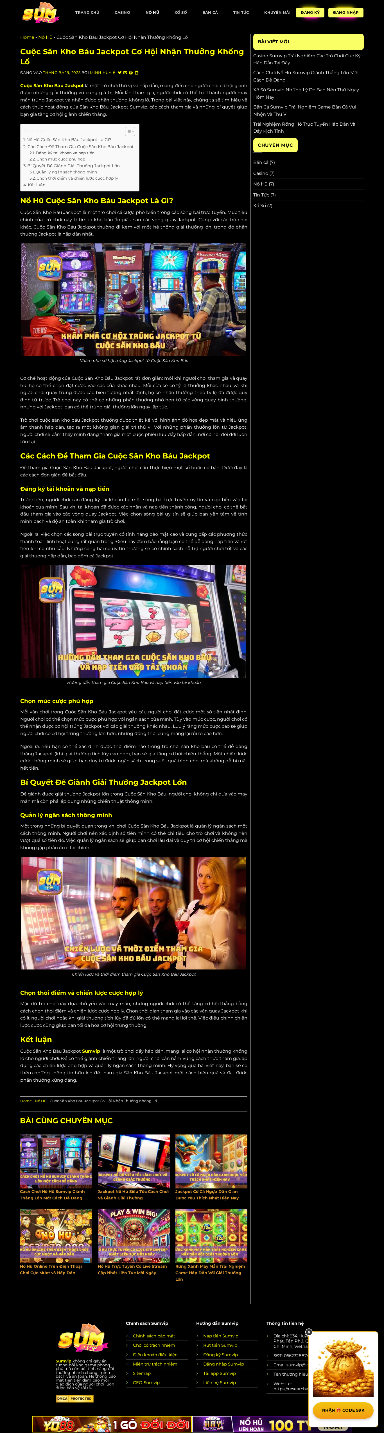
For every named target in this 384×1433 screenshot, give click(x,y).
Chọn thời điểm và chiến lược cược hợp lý (77, 178)
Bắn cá (210, 12)
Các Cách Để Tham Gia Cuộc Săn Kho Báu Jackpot (81, 146)
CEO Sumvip (146, 1382)
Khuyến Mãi (277, 12)
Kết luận (37, 184)
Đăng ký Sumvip (220, 1354)
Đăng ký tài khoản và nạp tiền (65, 153)
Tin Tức (241, 12)
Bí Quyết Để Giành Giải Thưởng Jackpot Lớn (73, 165)
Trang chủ (87, 12)
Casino (122, 12)
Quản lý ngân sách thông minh (66, 172)
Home (27, 37)
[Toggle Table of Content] (127, 131)
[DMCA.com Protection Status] (75, 1398)
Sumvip (63, 1361)
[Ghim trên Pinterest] (131, 73)
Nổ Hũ (152, 12)
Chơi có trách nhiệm (154, 1345)
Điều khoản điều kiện (155, 1354)
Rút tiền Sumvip (220, 1345)
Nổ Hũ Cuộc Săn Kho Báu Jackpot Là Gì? (69, 139)
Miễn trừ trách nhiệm (155, 1364)
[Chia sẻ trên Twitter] (120, 73)
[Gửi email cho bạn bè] (125, 73)
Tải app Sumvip (219, 1373)
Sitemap (142, 1373)
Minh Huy (100, 73)
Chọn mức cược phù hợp (61, 159)
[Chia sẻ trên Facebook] (114, 73)
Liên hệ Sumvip (219, 1382)
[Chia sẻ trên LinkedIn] (137, 73)
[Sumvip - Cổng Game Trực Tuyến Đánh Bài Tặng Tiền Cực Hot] (41, 12)
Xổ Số (181, 12)
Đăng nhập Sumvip (223, 1364)
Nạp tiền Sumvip (220, 1336)
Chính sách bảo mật (154, 1336)
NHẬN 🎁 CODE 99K (343, 1410)
